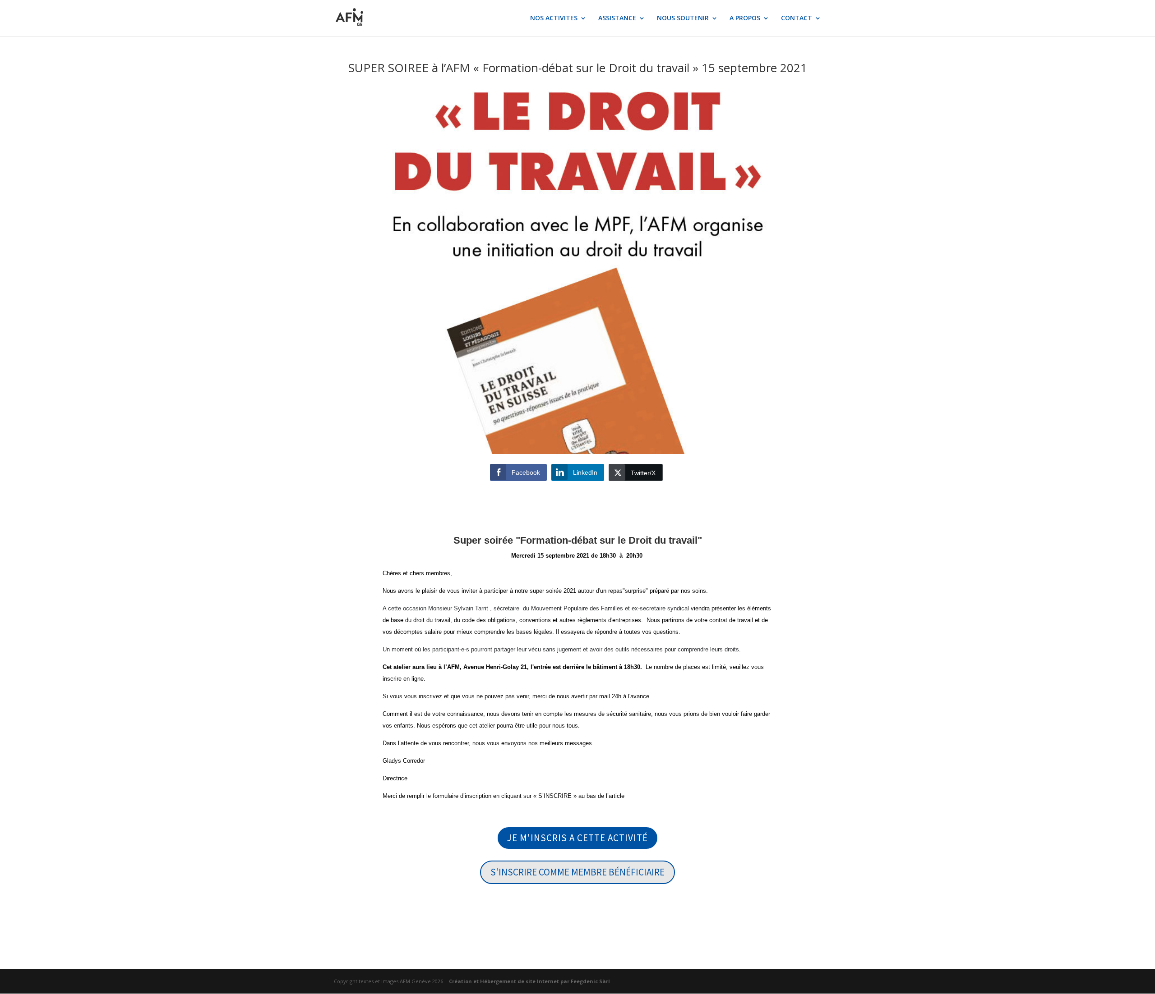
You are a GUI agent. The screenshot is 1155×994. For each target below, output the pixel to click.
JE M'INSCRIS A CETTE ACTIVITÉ (577, 838)
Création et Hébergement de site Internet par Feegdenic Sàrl (529, 981)
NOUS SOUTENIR (683, 18)
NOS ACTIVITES (554, 18)
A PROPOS (745, 18)
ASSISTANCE (617, 18)
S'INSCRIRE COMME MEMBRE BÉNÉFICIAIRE (577, 872)
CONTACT (796, 18)
